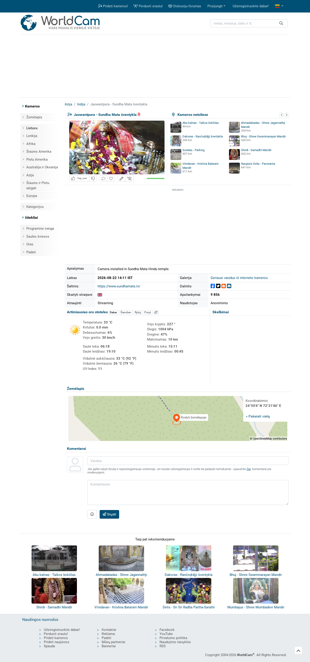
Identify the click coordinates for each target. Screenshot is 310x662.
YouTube (166, 634)
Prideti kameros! (115, 6)
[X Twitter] (218, 286)
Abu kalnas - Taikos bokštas (200, 122)
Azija (30, 175)
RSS (163, 646)
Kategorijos (35, 207)
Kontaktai (109, 630)
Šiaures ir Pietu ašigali (37, 185)
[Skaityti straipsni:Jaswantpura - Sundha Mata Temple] (100, 295)
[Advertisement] (155, 65)
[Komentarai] (103, 178)
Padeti (31, 252)
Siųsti (111, 514)
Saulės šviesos (37, 236)
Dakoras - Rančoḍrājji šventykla (202, 136)
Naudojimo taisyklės (175, 642)
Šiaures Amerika (38, 151)
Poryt (147, 312)
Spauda (49, 646)
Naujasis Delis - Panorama (258, 163)
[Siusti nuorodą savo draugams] (229, 286)
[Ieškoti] (281, 23)
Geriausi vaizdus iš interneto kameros (239, 278)
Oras (29, 244)
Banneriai (109, 646)
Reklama (108, 634)
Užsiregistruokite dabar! (251, 6)
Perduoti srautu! (150, 6)
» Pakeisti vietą (258, 416)
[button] (279, 6)
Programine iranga (40, 228)
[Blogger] (223, 286)
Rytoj (138, 312)
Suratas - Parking (193, 150)
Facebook (167, 630)
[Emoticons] (92, 514)
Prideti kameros (56, 638)
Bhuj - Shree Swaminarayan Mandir (263, 136)
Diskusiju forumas (186, 6)
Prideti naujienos (56, 642)
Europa (31, 196)
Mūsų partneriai (113, 642)
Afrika (30, 144)
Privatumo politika (173, 638)
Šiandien (126, 312)
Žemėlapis (34, 117)
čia (249, 469)
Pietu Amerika (37, 159)
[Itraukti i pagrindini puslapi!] (111, 178)
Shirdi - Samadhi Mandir (256, 150)
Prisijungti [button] (215, 6)
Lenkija (31, 136)
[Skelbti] (213, 286)
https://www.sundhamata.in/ (119, 286)
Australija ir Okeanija (42, 167)
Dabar (113, 312)
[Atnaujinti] (156, 312)
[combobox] (249, 23)
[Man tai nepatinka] (93, 178)
